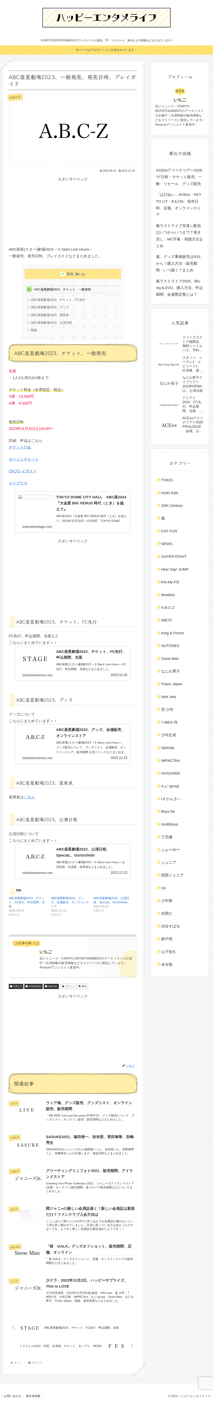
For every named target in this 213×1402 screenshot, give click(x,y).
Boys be (168, 811)
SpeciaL (53, 986)
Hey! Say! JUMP (175, 569)
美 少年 (167, 709)
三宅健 (166, 837)
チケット (70, 986)
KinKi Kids (169, 493)
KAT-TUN (169, 531)
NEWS (166, 544)
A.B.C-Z (17, 986)
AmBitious (169, 824)
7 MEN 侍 (169, 722)
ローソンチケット (24, 459)
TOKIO (167, 480)
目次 (70, 274)
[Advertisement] (73, 212)
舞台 (84, 986)
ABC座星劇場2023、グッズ (50, 307)
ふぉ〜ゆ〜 (170, 850)
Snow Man (170, 659)
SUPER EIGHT (174, 556)
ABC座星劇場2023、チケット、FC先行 (58, 299)
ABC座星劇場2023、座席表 (50, 315)
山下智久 (168, 952)
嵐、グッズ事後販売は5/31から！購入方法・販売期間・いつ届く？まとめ (178, 263)
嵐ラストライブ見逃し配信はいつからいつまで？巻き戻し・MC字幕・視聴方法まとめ (179, 236)
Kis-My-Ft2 (170, 582)
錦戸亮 (166, 939)
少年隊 (166, 901)
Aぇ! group (170, 786)
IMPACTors (170, 761)
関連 (34, 330)
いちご (46, 951)
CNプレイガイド (23, 471)
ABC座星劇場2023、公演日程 (51, 322)
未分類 (166, 964)
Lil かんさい (171, 799)
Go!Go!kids (35, 986)
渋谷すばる (170, 926)
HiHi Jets (168, 697)
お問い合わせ (12, 1396)
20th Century (172, 506)
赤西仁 (166, 913)
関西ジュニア (172, 875)
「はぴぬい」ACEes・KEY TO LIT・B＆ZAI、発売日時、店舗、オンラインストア (178, 204)
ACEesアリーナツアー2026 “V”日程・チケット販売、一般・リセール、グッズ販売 (179, 177)
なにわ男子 (170, 671)
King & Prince (172, 633)
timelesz (168, 595)
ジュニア (168, 862)
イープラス (18, 483)
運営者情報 (33, 1396)
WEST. (167, 620)
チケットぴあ (20, 447)
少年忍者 (168, 735)
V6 (163, 888)
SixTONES (170, 646)
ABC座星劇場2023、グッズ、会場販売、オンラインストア (70, 902)
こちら (29, 797)
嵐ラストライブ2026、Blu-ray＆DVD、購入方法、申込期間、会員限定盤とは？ (179, 288)
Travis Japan (171, 684)
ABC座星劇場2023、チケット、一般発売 (62, 289)
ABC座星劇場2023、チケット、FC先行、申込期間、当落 (27, 902)
